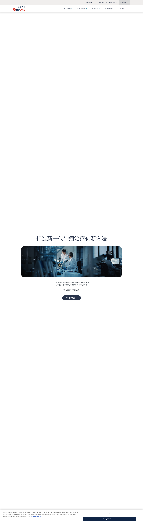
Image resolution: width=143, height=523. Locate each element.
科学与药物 (81, 8)
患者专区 (95, 8)
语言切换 (123, 2)
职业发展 (121, 8)
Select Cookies (109, 514)
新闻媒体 (89, 2)
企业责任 (108, 8)
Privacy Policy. (35, 516)
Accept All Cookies (109, 519)
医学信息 (112, 2)
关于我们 (67, 8)
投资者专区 (101, 2)
